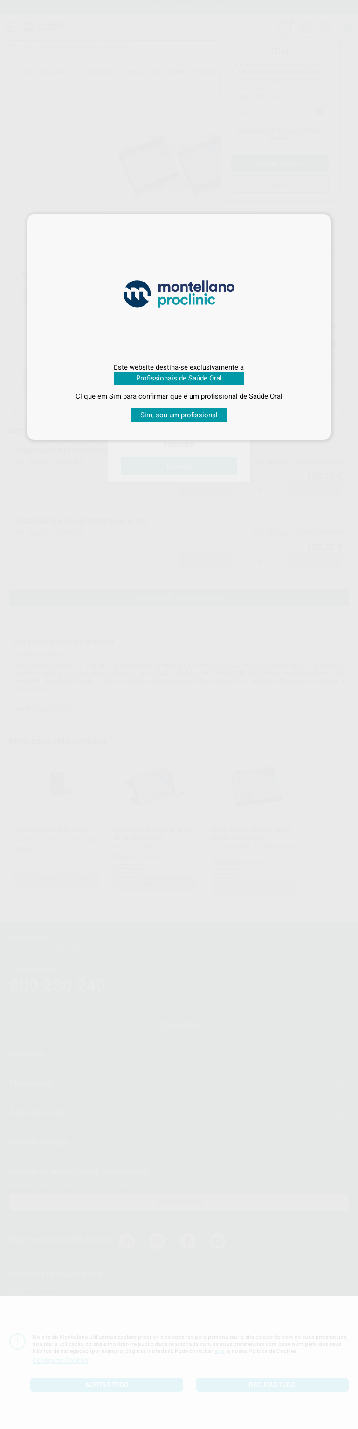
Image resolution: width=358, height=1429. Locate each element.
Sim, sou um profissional (179, 415)
